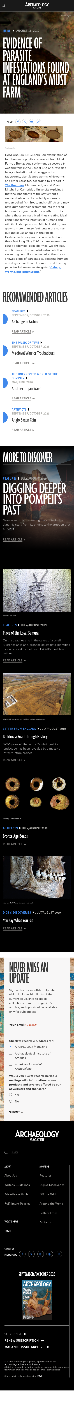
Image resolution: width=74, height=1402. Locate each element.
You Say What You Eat (18, 920)
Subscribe (13, 1334)
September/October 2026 (36, 1274)
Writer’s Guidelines (17, 1185)
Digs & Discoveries (52, 1185)
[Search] (6, 1152)
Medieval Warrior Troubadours (33, 353)
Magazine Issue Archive (24, 1347)
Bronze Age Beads (15, 836)
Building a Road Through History (25, 737)
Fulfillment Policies (17, 1204)
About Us (10, 1176)
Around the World (51, 1204)
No (17, 1102)
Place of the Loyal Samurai (21, 633)
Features (46, 1176)
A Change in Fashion (25, 322)
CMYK (39, 1376)
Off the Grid (48, 1194)
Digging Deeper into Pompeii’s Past (34, 500)
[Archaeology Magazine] (37, 1142)
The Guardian (14, 185)
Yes (17, 1095)
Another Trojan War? (26, 389)
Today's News (11, 1222)
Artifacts (45, 1222)
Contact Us (9, 1249)
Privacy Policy (10, 1255)
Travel (7, 1231)
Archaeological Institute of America (32, 1056)
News (7, 30)
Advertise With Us (16, 1194)
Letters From (48, 1213)
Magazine (31, 1047)
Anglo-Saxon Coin (24, 420)
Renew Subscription (21, 1340)
